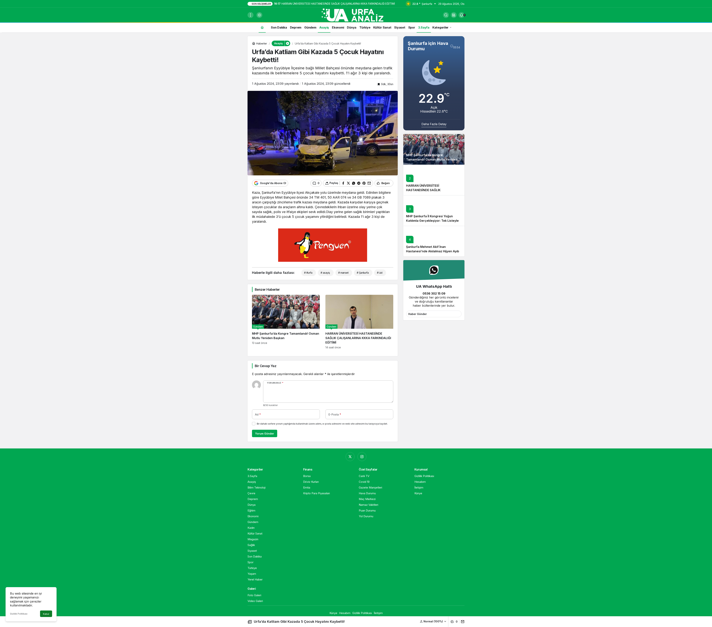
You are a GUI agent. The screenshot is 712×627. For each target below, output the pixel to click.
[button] (454, 15)
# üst (379, 272)
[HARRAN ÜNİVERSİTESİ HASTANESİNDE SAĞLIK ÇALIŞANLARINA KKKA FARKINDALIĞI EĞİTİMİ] (359, 322)
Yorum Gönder (264, 433)
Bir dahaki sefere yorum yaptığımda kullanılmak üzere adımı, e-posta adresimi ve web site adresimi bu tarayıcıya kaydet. (322, 423)
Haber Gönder (417, 314)
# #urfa (308, 272)
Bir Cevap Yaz (265, 366)
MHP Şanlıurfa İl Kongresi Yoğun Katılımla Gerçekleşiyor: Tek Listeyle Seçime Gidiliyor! (432, 220)
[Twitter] (350, 456)
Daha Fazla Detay (433, 124)
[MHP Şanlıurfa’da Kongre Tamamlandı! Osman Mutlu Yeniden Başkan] (286, 322)
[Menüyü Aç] (250, 15)
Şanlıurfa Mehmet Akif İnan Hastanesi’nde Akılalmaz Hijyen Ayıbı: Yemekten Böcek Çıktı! (433, 251)
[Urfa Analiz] (356, 14)
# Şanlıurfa (363, 272)
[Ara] (446, 15)
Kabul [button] (46, 614)
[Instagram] (361, 456)
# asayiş (325, 272)
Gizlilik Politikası (18, 613)
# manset (343, 272)
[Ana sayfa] (262, 27)
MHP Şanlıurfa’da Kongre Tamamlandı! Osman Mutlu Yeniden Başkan (431, 159)
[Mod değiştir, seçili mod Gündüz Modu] (259, 15)
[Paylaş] (461, 621)
